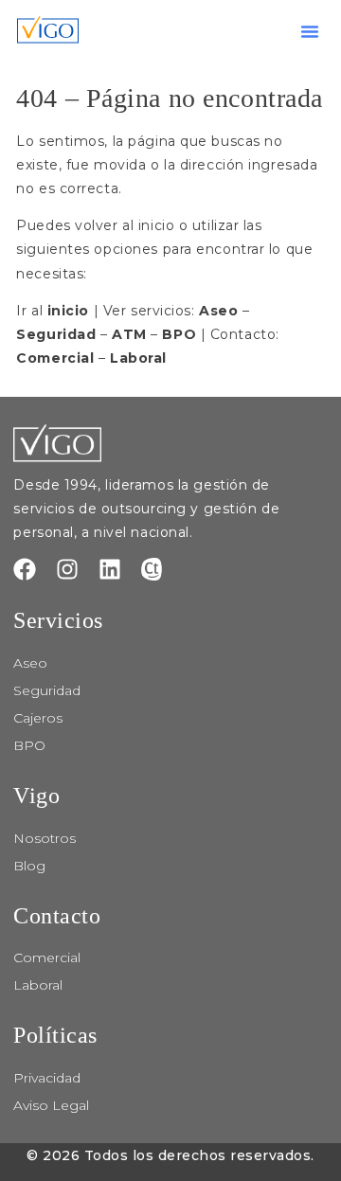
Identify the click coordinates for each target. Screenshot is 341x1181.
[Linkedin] (110, 569)
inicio (68, 310)
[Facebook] (24, 569)
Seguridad (56, 334)
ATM (129, 334)
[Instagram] (67, 569)
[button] (310, 31)
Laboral (138, 358)
